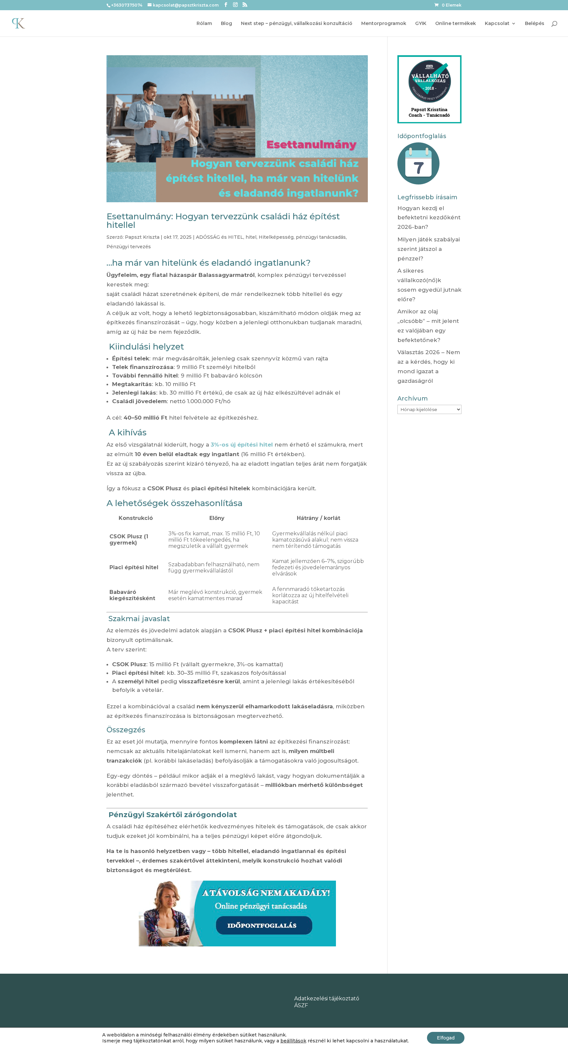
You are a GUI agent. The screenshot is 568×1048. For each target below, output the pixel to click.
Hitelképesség (276, 237)
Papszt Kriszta (142, 237)
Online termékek (455, 23)
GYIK (420, 23)
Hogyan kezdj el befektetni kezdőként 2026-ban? (429, 218)
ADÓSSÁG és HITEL (219, 237)
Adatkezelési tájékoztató (326, 998)
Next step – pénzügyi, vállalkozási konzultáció (296, 23)
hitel (251, 237)
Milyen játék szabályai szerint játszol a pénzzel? (428, 249)
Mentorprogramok (383, 23)
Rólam (204, 23)
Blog (226, 23)
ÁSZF (301, 1005)
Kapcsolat (497, 23)
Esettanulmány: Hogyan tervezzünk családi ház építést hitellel (223, 220)
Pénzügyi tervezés (128, 247)
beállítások (293, 1041)
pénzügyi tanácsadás (321, 237)
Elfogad (446, 1038)
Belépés (534, 23)
